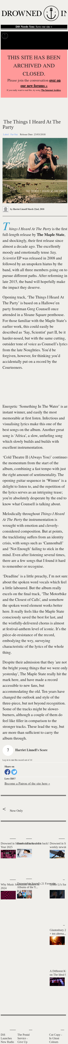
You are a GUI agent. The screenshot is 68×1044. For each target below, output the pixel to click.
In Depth (35, 36)
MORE (58, 1005)
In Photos (53, 36)
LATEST (6, 828)
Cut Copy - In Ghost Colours (55, 1038)
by (18, 209)
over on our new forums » (40, 83)
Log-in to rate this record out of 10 (17, 759)
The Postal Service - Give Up (23, 1038)
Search (60, 45)
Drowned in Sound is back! (33, 843)
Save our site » (34, 26)
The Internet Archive (51, 90)
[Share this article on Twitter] (14, 772)
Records (18, 36)
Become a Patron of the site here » (27, 783)
